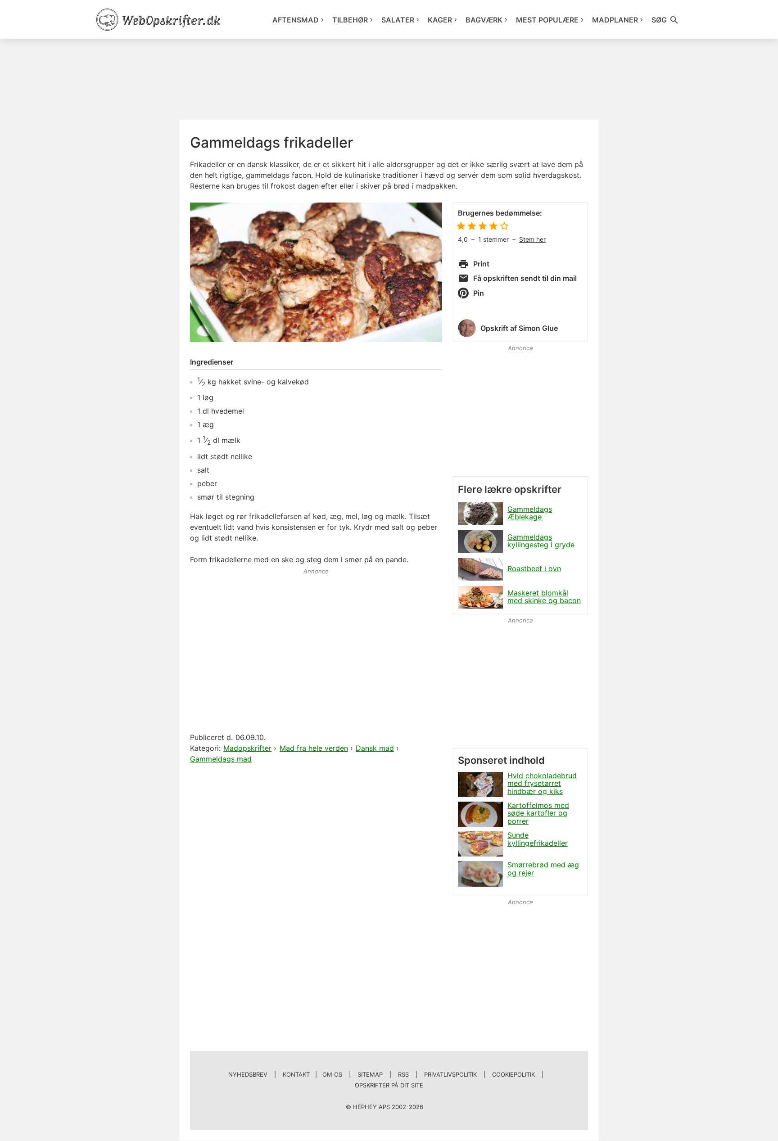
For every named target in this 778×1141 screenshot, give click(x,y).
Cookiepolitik (513, 1074)
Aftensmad (295, 19)
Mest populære (547, 19)
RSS (403, 1074)
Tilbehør (350, 19)
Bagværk (484, 19)
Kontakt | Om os (312, 1074)
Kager (440, 19)
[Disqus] (316, 881)
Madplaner (615, 19)
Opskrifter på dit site (389, 1085)
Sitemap (370, 1074)
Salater (397, 19)
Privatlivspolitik (450, 1074)
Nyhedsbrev (247, 1074)
